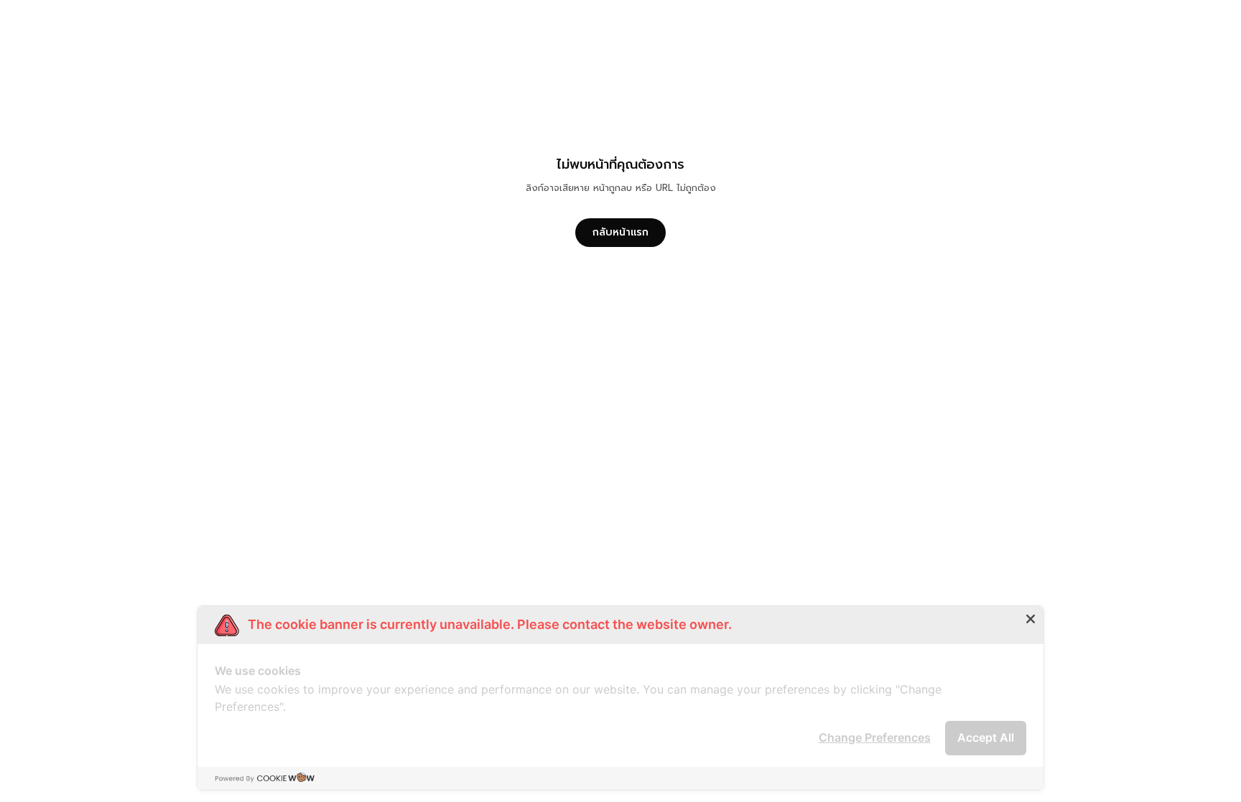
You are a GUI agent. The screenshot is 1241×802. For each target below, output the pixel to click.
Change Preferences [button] (875, 737)
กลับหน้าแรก (620, 232)
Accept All (985, 737)
